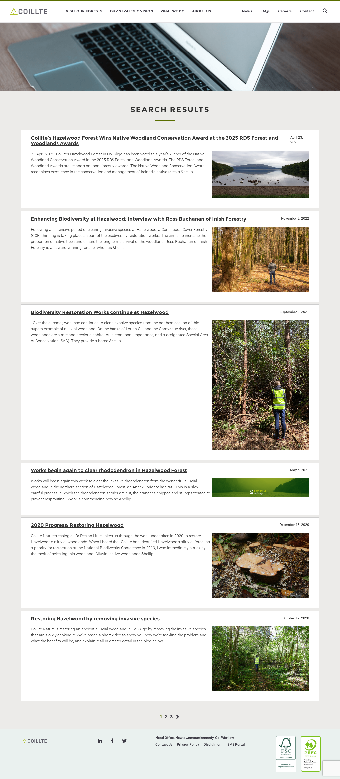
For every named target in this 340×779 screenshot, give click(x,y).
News (247, 11)
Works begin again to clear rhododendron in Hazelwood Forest (109, 470)
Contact (307, 11)
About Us (201, 11)
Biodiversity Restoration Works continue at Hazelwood (100, 312)
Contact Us (163, 744)
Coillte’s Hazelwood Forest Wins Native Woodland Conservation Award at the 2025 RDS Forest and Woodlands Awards (154, 140)
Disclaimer (212, 744)
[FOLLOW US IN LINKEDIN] (100, 741)
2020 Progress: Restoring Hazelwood (77, 525)
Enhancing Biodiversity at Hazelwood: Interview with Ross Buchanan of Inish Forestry (138, 219)
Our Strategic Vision (131, 11)
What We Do (173, 11)
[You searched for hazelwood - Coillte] (28, 11)
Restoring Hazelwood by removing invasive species (95, 619)
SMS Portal (236, 744)
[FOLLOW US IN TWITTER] (124, 741)
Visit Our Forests (84, 11)
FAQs (265, 11)
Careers (285, 11)
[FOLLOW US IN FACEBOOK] (113, 741)
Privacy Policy (188, 744)
